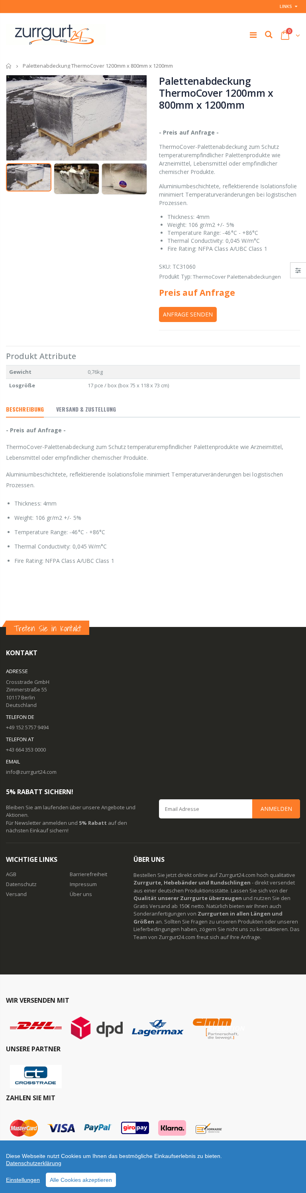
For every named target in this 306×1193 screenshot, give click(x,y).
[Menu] (253, 34)
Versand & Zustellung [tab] (86, 409)
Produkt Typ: (175, 276)
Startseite (9, 65)
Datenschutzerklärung (33, 1163)
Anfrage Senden (188, 314)
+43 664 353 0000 (26, 749)
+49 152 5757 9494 (27, 727)
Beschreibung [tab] (25, 409)
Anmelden (276, 808)
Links (286, 6)
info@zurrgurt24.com (31, 771)
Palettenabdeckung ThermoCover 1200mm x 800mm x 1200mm (216, 92)
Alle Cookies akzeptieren (81, 1180)
